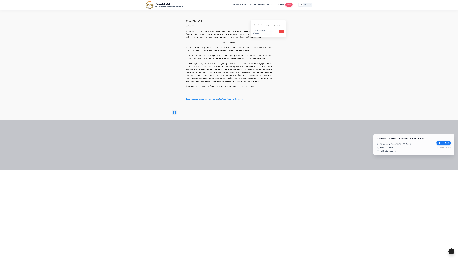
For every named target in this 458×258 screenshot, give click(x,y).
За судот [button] (237, 5)
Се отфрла (239, 99)
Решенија (230, 99)
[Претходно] (271, 31)
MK (301, 4)
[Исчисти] (281, 31)
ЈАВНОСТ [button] (280, 5)
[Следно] (276, 31)
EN (310, 4)
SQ (305, 4)
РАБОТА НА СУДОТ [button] (249, 5)
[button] (451, 251)
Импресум (440, 147)
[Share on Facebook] (174, 112)
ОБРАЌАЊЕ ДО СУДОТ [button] (266, 5)
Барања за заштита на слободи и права (202, 99)
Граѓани (222, 99)
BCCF (289, 5)
